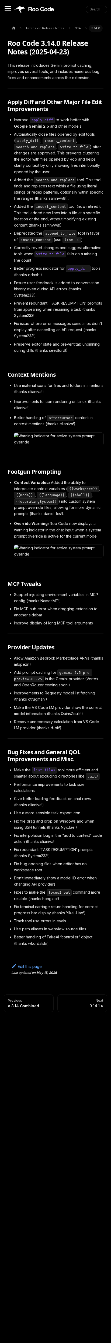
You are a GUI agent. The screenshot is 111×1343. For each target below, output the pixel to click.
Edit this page (30, 966)
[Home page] (13, 28)
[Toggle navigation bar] (8, 9)
